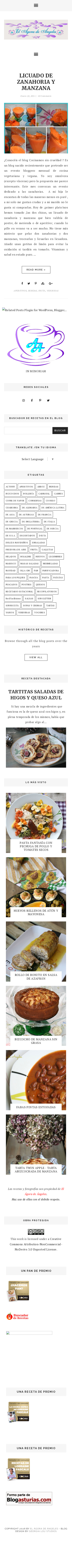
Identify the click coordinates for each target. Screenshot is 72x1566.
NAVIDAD (11, 570)
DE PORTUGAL (34, 528)
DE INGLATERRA (31, 521)
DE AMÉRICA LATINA (53, 507)
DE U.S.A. (11, 535)
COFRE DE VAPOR (15, 500)
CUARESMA (12, 507)
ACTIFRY (10, 486)
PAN (36, 570)
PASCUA (34, 577)
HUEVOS (40, 556)
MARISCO (11, 563)
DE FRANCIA (44, 514)
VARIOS (10, 612)
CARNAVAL (44, 493)
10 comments (44, 96)
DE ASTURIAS (26, 514)
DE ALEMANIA (29, 507)
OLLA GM (25, 570)
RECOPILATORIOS (47, 591)
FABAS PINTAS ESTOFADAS (36, 1107)
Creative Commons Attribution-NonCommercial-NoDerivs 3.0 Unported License (36, 1244)
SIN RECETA (12, 605)
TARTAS (50, 605)
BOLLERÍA (28, 493)
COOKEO (50, 500)
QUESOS (40, 584)
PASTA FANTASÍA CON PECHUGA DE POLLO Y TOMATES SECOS (36, 846)
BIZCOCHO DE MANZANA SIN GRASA (36, 1041)
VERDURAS (53, 290)
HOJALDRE (25, 556)
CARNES (58, 493)
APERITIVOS (20, 290)
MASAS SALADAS (29, 563)
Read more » (36, 269)
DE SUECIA (53, 528)
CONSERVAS (35, 500)
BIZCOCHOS (12, 493)
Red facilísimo (13, 598)
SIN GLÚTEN (44, 598)
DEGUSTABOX (27, 535)
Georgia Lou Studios (43, 1531)
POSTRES (27, 584)
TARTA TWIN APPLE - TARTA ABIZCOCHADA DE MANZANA (36, 1169)
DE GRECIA (12, 521)
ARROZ (41, 486)
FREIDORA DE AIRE (16, 549)
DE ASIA (10, 514)
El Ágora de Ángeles (44, 1528)
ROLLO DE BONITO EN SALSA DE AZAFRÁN (36, 976)
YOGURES (39, 612)
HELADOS (11, 556)
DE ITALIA (49, 521)
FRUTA (41, 290)
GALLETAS (47, 549)
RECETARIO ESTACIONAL (19, 591)
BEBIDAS (32, 290)
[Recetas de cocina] (17, 1319)
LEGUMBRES (55, 556)
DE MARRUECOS (14, 528)
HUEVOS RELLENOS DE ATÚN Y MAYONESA (36, 912)
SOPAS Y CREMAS (32, 605)
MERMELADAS (50, 563)
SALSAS (29, 598)
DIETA (42, 535)
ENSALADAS (38, 542)
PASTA (45, 577)
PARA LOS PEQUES (15, 577)
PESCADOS (11, 584)
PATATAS (58, 577)
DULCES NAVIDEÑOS (17, 542)
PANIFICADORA (50, 570)
